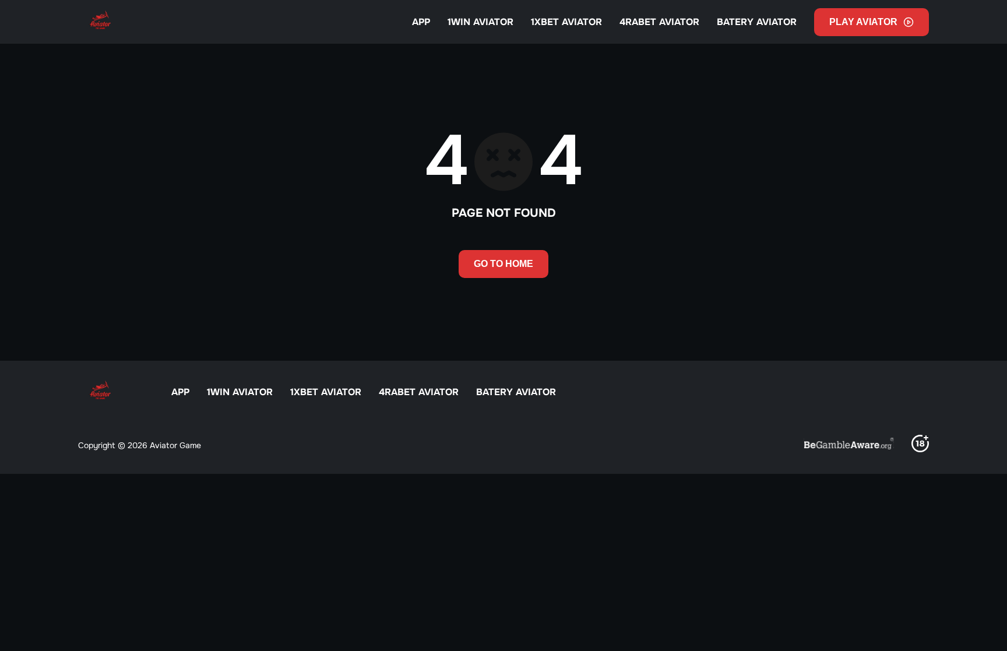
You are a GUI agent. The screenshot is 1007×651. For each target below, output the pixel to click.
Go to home (503, 264)
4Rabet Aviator (659, 22)
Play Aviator (863, 22)
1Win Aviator (480, 22)
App (421, 22)
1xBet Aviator (566, 22)
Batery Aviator (757, 22)
